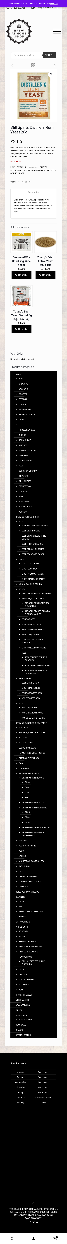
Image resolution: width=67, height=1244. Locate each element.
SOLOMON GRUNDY (28, 471)
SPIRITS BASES (28, 619)
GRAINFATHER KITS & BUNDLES (36, 827)
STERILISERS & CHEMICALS (31, 911)
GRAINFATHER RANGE (29, 773)
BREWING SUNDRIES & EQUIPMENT (31, 723)
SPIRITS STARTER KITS (32, 693)
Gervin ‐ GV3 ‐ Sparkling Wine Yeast (21, 261)
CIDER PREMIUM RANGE (32, 574)
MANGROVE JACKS (27, 450)
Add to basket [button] (21, 275)
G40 (27, 787)
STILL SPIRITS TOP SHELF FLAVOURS (33, 962)
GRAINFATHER (25, 409)
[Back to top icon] (33, 1202)
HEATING (23, 840)
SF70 (27, 822)
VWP (21, 496)
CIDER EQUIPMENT (30, 569)
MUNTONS (23, 455)
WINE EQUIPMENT (30, 707)
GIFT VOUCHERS (23, 922)
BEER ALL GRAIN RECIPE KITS (35, 525)
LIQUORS (23, 974)
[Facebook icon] (30, 1222)
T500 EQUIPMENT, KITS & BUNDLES (36, 658)
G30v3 (28, 782)
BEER (21, 521)
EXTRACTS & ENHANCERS (30, 946)
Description (33, 192)
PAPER (21, 901)
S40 (26, 797)
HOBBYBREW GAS (27, 430)
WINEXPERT (24, 501)
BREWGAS (23, 384)
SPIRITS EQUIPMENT (31, 634)
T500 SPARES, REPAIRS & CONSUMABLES (36, 672)
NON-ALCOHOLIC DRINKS (30, 584)
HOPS (21, 969)
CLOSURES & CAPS (27, 748)
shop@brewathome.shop (47, 8)
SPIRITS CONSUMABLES (33, 629)
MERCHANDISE (22, 1000)
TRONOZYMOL (25, 486)
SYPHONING (24, 866)
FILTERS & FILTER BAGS (29, 758)
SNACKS (19, 1030)
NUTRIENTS (24, 984)
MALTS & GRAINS (26, 979)
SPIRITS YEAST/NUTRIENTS (38, 170)
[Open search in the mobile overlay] (33, 54)
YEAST (21, 173)
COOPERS (23, 394)
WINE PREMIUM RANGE (32, 713)
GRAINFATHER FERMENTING (34, 808)
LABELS (22, 856)
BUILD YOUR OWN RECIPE (27, 892)
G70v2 (28, 792)
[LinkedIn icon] (37, 1222)
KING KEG (23, 445)
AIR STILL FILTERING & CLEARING (37, 593)
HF (20, 425)
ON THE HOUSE (26, 460)
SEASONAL (21, 1025)
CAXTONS (23, 389)
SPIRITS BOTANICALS (31, 624)
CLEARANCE (21, 917)
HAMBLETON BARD (27, 414)
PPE (20, 906)
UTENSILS (23, 887)
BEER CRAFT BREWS (31, 531)
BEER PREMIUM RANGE (32, 544)
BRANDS (20, 374)
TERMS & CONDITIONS (20, 1209)
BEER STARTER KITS (31, 683)
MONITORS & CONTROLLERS (32, 861)
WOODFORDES (25, 507)
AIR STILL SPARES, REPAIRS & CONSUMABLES (37, 612)
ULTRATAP (23, 491)
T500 (24, 653)
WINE (21, 703)
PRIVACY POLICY (38, 1209)
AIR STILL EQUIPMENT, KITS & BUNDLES (37, 604)
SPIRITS (22, 589)
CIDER (21, 559)
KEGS (21, 851)
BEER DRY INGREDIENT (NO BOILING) (34, 537)
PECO (21, 466)
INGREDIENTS (22, 927)
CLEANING (20, 897)
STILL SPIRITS (25, 481)
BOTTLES (23, 737)
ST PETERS (23, 476)
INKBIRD (22, 435)
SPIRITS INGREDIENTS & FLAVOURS (32, 641)
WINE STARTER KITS (31, 698)
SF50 (27, 817)
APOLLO (22, 379)
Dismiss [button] (54, 3)
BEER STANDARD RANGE (33, 554)
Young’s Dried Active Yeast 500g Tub (45, 261)
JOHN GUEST (25, 440)
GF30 (27, 812)
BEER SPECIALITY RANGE (33, 549)
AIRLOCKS (23, 727)
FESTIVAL (23, 399)
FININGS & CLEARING (28, 952)
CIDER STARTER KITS (31, 688)
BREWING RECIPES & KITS (27, 517)
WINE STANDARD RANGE (33, 718)
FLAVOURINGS (25, 957)
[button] (51, 75)
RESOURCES (21, 1015)
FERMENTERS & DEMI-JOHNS (32, 753)
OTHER (19, 1010)
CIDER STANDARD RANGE (33, 579)
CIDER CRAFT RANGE (31, 563)
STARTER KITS (25, 678)
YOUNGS (23, 512)
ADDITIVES (24, 931)
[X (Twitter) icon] (33, 1222)
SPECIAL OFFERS (23, 1035)
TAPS (21, 871)
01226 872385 (18, 8)
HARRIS (22, 419)
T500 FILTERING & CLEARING (37, 665)
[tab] (34, 192)
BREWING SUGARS (27, 941)
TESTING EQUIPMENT (28, 876)
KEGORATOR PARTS (27, 846)
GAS (21, 763)
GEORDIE (23, 404)
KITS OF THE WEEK (24, 995)
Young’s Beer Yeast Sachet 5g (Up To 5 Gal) (21, 315)
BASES (22, 936)
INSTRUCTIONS (25, 1020)
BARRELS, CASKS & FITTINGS (32, 732)
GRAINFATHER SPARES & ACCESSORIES (33, 834)
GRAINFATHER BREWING (33, 778)
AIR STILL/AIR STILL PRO (33, 599)
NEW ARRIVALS (23, 1005)
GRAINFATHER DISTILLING (33, 802)
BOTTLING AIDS (26, 743)
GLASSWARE (25, 768)
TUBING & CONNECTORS (30, 881)
